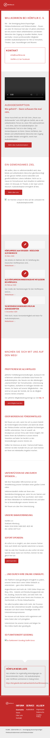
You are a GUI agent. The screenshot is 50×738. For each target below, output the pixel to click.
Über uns (19, 715)
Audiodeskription (30, 709)
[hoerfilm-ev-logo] (21, 4)
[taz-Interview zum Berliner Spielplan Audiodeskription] (25, 300)
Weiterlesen (9, 265)
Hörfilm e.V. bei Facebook (20, 59)
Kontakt (19, 718)
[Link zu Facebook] (42, 735)
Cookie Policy (39, 716)
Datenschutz (40, 712)
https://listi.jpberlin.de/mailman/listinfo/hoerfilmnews (25, 683)
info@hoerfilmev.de (17, 55)
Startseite (20, 710)
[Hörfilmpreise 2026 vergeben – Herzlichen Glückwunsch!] (25, 245)
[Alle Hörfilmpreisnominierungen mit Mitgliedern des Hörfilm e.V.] (25, 274)
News (18, 713)
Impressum (40, 709)
